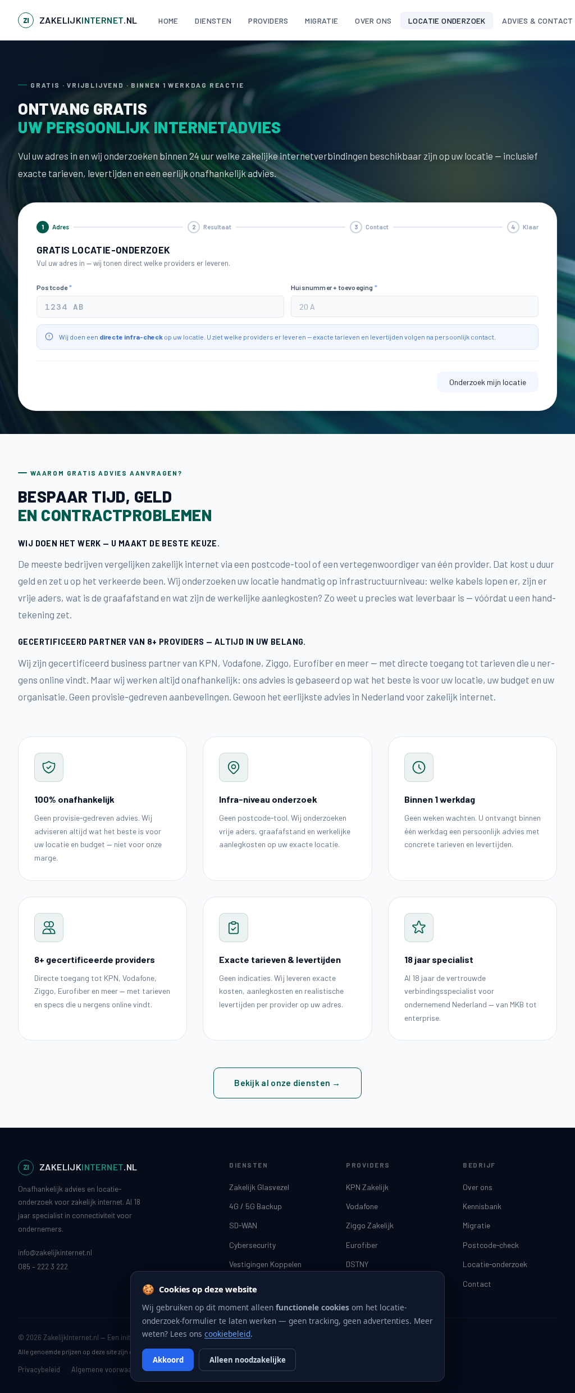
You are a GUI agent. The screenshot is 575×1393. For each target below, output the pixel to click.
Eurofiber (362, 1245)
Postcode (54, 287)
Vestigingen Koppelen (265, 1264)
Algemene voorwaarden (109, 1369)
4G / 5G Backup (255, 1206)
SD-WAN (243, 1225)
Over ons (373, 20)
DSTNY (357, 1264)
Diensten (213, 20)
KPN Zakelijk (367, 1187)
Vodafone (362, 1206)
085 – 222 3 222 (43, 1266)
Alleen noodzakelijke (247, 1360)
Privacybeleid (39, 1369)
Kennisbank (482, 1206)
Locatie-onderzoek (495, 1264)
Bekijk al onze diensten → (287, 1083)
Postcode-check (491, 1245)
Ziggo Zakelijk (370, 1225)
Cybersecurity (252, 1245)
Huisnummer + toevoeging (334, 287)
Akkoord (168, 1360)
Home (168, 20)
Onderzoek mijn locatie (487, 382)
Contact (477, 1283)
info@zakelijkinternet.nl (55, 1252)
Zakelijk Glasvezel (259, 1187)
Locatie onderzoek (447, 20)
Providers (268, 20)
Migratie (321, 20)
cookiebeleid (227, 1333)
